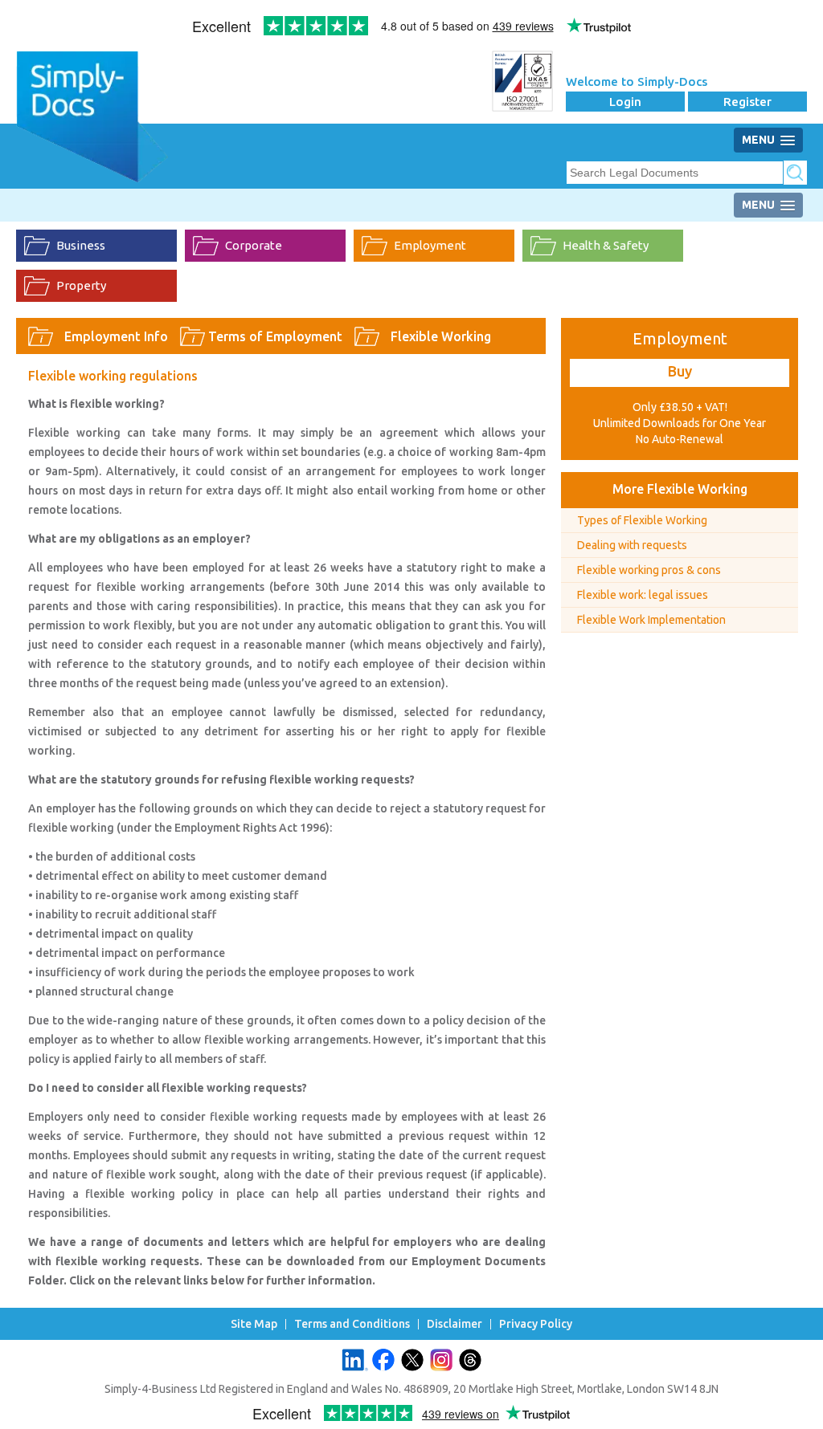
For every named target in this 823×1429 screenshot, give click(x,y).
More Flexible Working (679, 489)
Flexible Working (441, 336)
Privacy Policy (535, 1324)
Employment (430, 245)
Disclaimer (454, 1324)
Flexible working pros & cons (649, 570)
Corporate (253, 245)
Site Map (254, 1324)
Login (625, 101)
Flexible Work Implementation (651, 619)
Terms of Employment (275, 336)
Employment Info (116, 336)
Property (81, 285)
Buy (680, 371)
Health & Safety (606, 245)
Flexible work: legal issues (642, 594)
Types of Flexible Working (642, 520)
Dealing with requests (632, 545)
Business (80, 245)
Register (747, 101)
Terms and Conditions (352, 1324)
